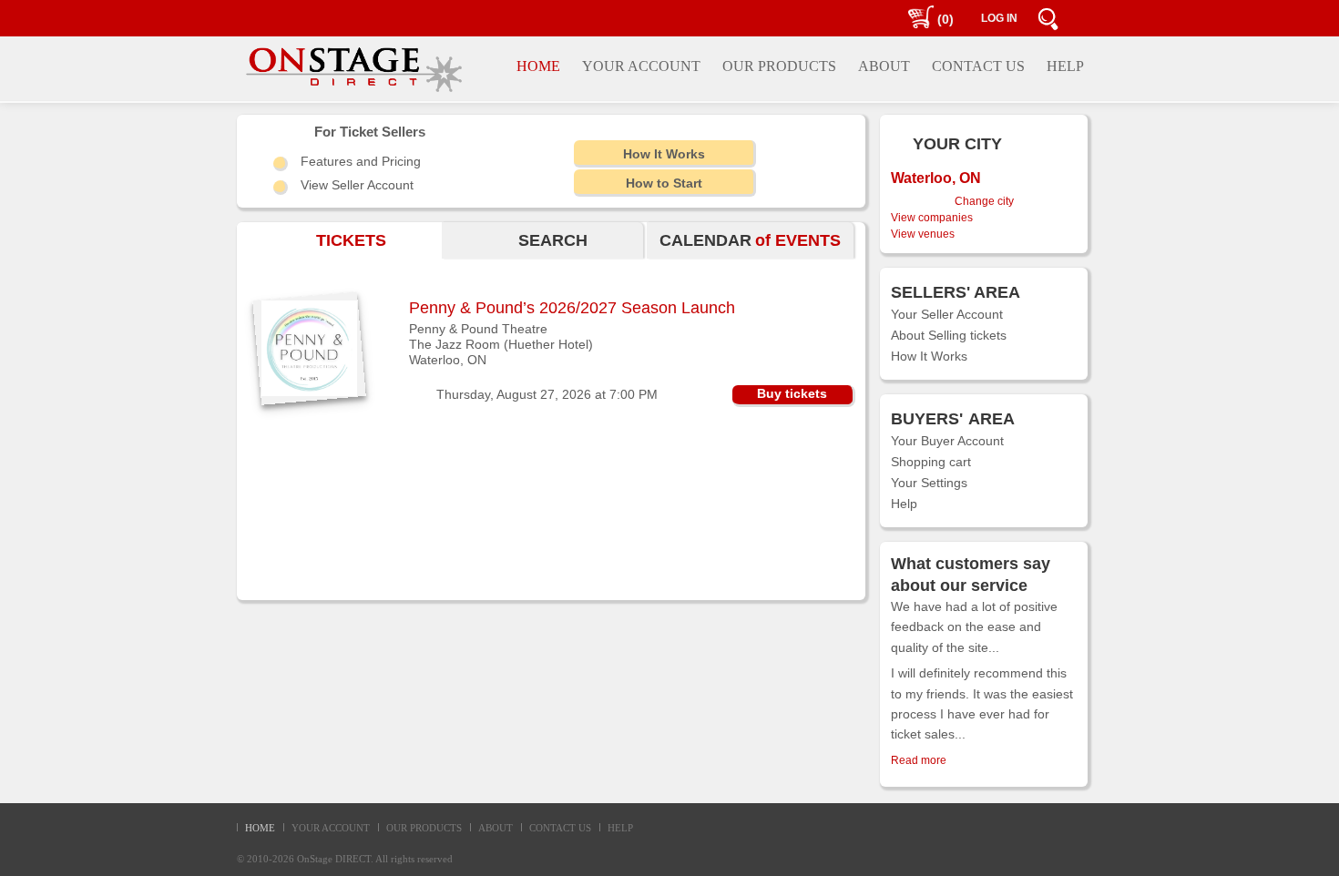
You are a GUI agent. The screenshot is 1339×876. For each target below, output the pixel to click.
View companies (932, 217)
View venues (923, 234)
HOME (260, 827)
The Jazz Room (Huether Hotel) (501, 344)
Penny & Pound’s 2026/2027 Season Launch (572, 308)
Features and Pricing (361, 161)
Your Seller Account (947, 314)
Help (904, 503)
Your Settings (929, 482)
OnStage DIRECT (334, 858)
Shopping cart (931, 461)
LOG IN (999, 18)
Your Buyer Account (947, 440)
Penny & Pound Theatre (478, 328)
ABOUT (495, 827)
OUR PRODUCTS (424, 827)
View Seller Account (357, 185)
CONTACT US (560, 827)
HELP (620, 827)
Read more (918, 760)
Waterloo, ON (447, 359)
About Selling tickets (949, 335)
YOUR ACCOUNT (330, 827)
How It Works (929, 356)
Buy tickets (792, 393)
